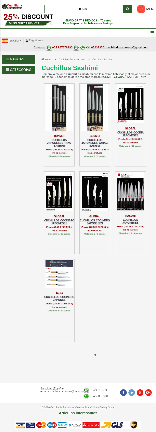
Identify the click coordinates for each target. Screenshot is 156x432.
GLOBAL (119, 76)
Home (47, 59)
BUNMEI (106, 76)
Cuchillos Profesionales (72, 59)
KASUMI (132, 76)
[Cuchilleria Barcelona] (12, 6)
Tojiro (142, 76)
